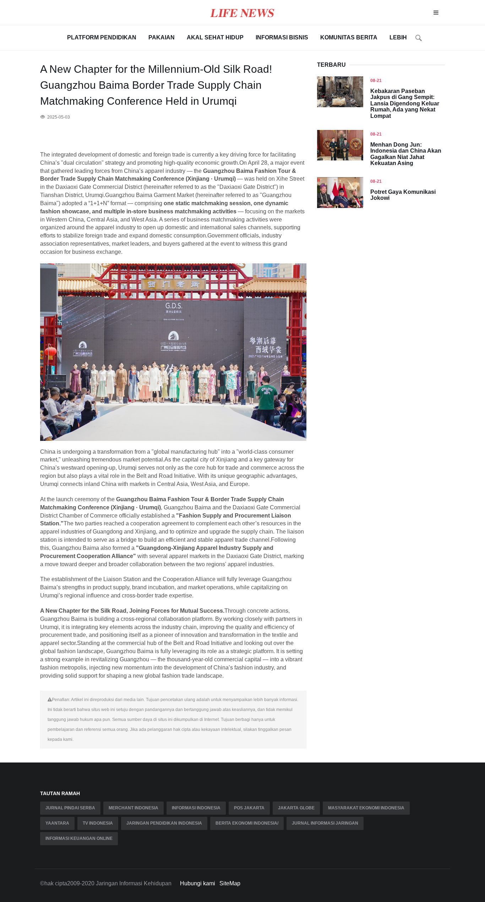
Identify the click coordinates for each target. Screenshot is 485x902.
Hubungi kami (197, 883)
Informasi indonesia (196, 807)
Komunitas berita (348, 37)
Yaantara (57, 823)
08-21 (376, 80)
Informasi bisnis (282, 37)
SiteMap (229, 883)
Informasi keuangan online (79, 838)
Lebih (398, 37)
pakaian (161, 37)
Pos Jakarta (249, 807)
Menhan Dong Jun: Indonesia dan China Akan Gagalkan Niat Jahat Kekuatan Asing (405, 154)
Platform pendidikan (101, 37)
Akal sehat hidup (215, 37)
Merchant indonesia (133, 807)
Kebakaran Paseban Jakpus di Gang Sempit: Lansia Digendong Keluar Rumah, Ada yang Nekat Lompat (404, 103)
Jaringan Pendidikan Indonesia (164, 823)
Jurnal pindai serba (70, 807)
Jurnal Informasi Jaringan (325, 823)
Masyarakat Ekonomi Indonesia (366, 807)
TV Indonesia (98, 823)
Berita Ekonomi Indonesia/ (247, 823)
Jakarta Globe (296, 807)
